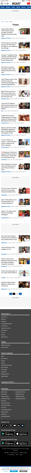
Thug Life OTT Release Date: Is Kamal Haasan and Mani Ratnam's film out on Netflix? (9, 106)
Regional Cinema (5, 38)
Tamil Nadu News (5, 405)
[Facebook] (2, 425)
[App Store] (21, 434)
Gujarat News (4, 412)
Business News (5, 374)
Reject (23, 471)
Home (2, 7)
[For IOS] (21, 443)
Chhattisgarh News (6, 409)
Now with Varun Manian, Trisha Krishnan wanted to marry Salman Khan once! (9, 237)
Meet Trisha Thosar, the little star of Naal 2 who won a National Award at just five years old (8, 94)
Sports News (4, 367)
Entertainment (5, 98)
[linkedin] (18, 425)
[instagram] (10, 425)
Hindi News (4, 330)
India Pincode (4, 347)
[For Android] (7, 443)
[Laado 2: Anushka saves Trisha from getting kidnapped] (24, 213)
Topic (6, 21)
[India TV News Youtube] (29, 0)
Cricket (3, 277)
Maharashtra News (20, 392)
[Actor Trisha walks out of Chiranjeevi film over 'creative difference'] (24, 202)
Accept (14, 471)
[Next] (20, 294)
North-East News (5, 403)
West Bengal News (20, 398)
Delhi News (4, 394)
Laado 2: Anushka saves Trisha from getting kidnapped (8, 212)
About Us (3, 319)
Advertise (3, 321)
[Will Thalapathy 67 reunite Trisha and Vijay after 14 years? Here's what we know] (24, 166)
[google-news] (22, 425)
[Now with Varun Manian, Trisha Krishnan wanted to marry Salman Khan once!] (24, 238)
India (13, 7)
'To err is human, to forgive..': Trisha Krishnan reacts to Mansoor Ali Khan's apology (9, 142)
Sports (24, 7)
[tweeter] (6, 425)
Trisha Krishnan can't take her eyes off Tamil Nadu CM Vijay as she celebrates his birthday (9, 45)
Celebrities (4, 159)
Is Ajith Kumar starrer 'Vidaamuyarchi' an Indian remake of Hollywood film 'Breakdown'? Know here (9, 118)
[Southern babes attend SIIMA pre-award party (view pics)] (24, 284)
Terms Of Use (14, 452)
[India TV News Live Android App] (7, 434)
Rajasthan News (19, 394)
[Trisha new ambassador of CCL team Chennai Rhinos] (24, 273)
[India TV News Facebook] (26, 0)
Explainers (4, 371)
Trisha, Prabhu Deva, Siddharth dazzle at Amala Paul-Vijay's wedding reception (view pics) (9, 261)
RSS (21, 454)
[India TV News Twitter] (28, 0)
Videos (8, 7)
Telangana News (19, 396)
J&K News (4, 414)
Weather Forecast (5, 345)
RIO (17, 454)
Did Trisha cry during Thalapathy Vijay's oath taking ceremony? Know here (8, 69)
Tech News (4, 369)
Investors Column (5, 328)
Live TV (3, 332)
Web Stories (4, 337)
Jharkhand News (5, 398)
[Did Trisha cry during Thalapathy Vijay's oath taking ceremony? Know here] (24, 69)
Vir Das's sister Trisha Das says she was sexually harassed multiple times (9, 190)
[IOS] (22, 0)
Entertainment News (6, 365)
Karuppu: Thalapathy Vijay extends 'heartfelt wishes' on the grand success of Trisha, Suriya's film (9, 57)
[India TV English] (16, 3)
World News (4, 358)
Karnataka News (5, 416)
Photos (3, 360)
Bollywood (4, 242)
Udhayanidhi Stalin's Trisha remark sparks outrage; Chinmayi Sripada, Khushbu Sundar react (9, 32)
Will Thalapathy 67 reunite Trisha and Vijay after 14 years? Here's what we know (9, 167)
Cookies (4, 467)
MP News (3, 400)
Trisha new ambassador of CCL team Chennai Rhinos (9, 271)
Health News (4, 376)
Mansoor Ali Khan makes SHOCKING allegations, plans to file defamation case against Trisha (8, 130)
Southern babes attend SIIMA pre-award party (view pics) (8, 284)
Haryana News (5, 396)
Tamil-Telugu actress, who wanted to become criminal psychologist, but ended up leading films (9, 81)
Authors (3, 334)
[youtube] (14, 425)
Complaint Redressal (6, 323)
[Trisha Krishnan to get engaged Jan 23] (24, 250)
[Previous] (10, 294)
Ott (2, 111)
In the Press (4, 326)
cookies (6, 471)
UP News (3, 407)
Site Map (6, 452)
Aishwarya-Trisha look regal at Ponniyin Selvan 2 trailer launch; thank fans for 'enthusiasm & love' (9, 154)
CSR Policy (11, 454)
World (18, 7)
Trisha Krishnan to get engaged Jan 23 (8, 248)
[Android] (24, 0)
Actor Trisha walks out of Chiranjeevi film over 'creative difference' (8, 201)
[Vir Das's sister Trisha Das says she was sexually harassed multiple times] (24, 190)
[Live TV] (28, 4)
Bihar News (4, 392)
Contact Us (4, 317)
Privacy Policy (23, 452)
